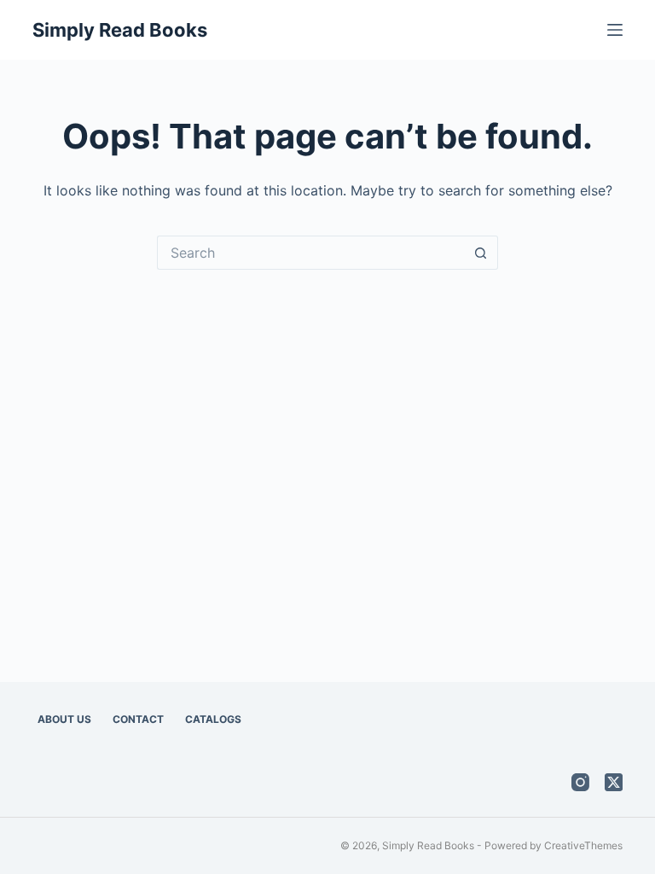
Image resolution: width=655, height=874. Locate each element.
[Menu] (615, 30)
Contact (138, 719)
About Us (64, 719)
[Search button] (481, 253)
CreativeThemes (583, 845)
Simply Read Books (119, 30)
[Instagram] (580, 782)
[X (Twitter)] (614, 782)
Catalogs (213, 719)
